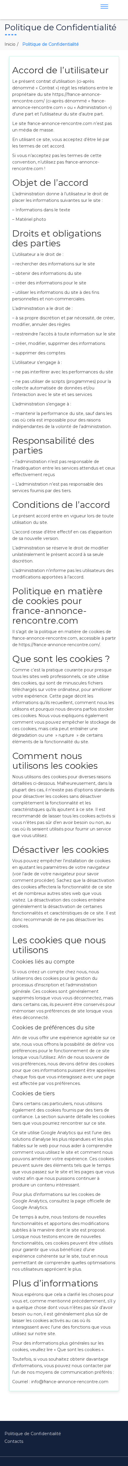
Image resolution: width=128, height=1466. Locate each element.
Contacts (13, 1441)
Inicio (9, 44)
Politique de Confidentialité (32, 1433)
